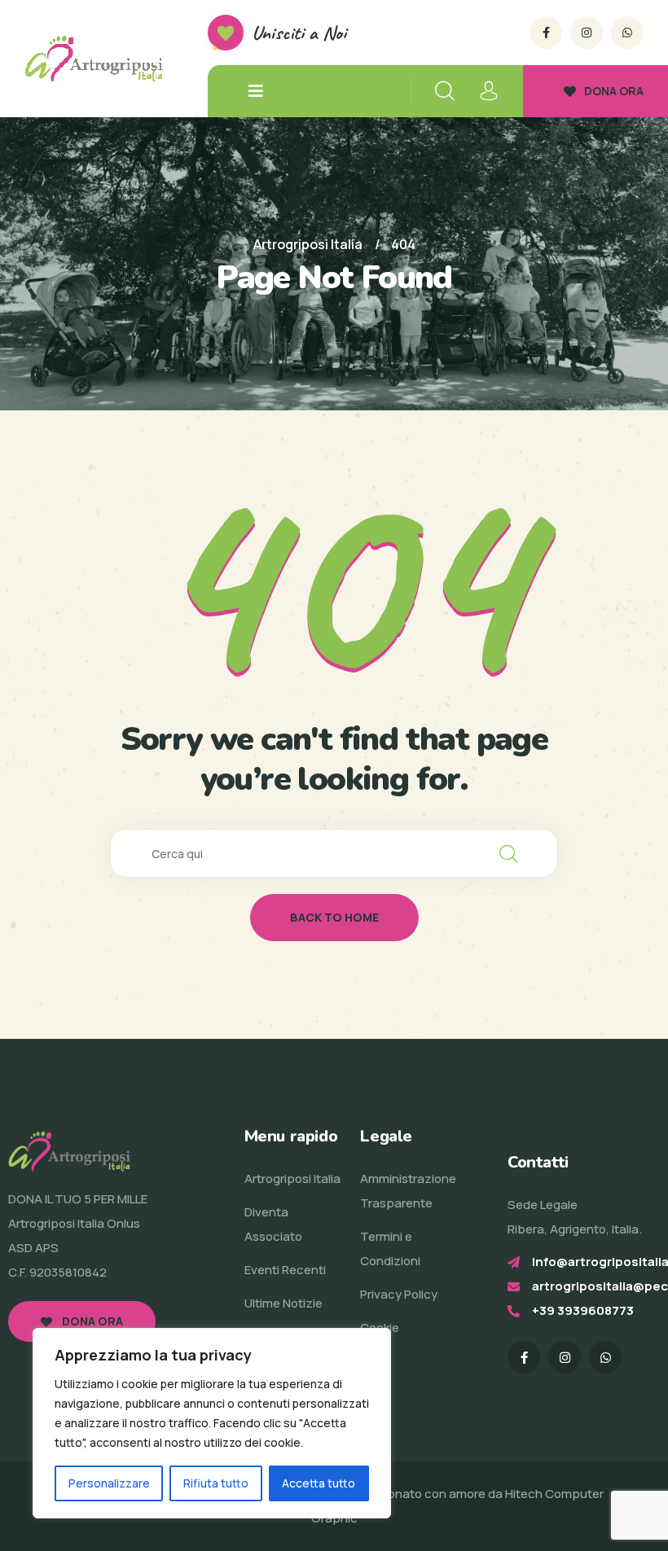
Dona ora (91, 1321)
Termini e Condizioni (390, 1248)
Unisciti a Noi (299, 32)
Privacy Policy (398, 1294)
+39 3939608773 (583, 1310)
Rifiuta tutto (215, 1483)
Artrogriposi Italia (292, 1178)
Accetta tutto (318, 1483)
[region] (212, 1423)
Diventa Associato (273, 1224)
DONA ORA (614, 91)
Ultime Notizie (283, 1303)
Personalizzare (109, 1483)
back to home (334, 917)
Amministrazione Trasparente (408, 1190)
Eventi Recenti (285, 1269)
